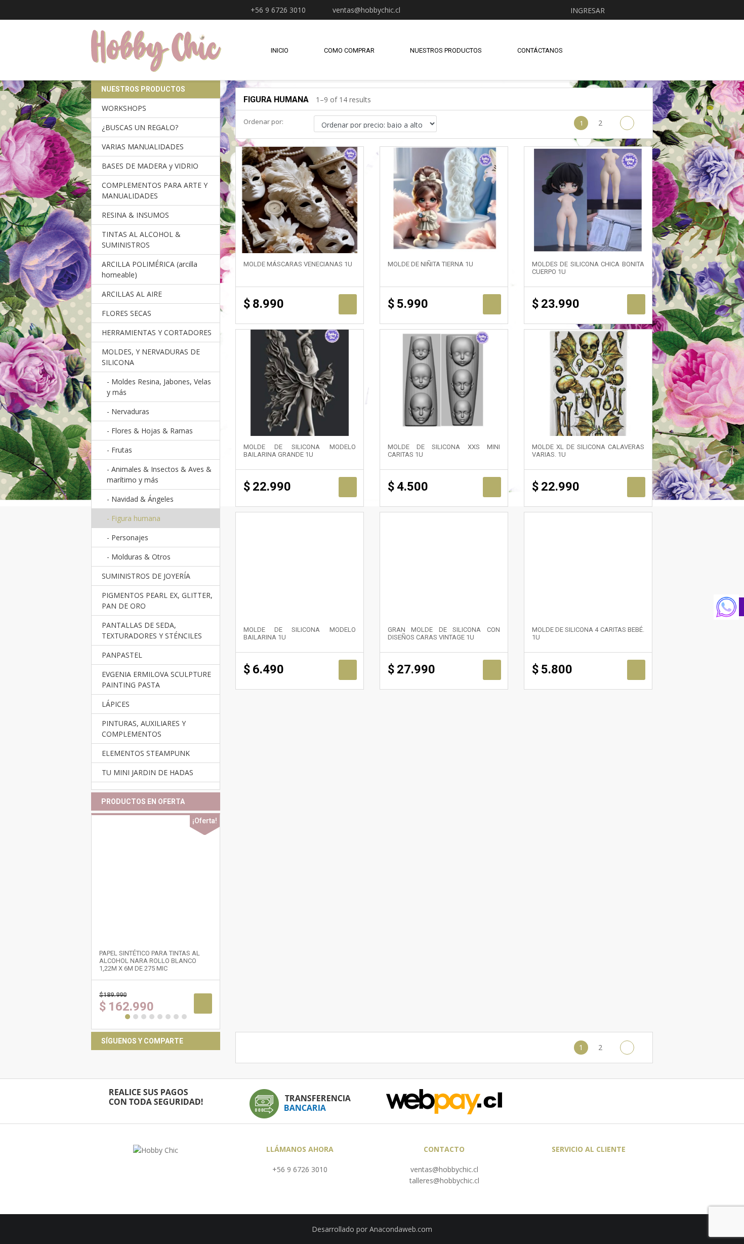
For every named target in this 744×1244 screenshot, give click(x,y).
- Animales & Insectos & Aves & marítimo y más (159, 474)
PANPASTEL (122, 655)
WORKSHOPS (124, 108)
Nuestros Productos (446, 50)
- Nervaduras (128, 411)
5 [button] (159, 1016)
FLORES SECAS (126, 313)
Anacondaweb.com (400, 1229)
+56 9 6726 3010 (299, 1169)
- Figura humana (133, 518)
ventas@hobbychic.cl (444, 1169)
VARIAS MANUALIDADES (143, 146)
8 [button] (184, 1016)
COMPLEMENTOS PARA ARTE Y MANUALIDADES (155, 190)
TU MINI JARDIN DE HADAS (147, 772)
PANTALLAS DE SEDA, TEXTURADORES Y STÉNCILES (152, 630)
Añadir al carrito (348, 304)
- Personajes (127, 537)
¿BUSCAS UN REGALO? (140, 127)
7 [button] (176, 1016)
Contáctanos (540, 50)
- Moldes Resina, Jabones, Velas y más (159, 387)
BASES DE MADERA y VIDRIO (150, 166)
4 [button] (151, 1016)
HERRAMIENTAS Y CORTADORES (157, 332)
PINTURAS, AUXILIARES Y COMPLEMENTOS (144, 728)
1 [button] (127, 1016)
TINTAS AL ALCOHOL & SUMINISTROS (141, 239)
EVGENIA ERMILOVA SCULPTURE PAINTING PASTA (156, 679)
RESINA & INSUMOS (135, 215)
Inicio (279, 50)
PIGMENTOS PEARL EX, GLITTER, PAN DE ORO (157, 600)
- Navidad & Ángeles (140, 499)
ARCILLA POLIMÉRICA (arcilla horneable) (149, 269)
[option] (155, 921)
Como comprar (349, 50)
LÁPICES (116, 704)
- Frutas (119, 450)
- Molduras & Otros (139, 556)
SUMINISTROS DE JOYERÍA (146, 576)
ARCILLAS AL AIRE (132, 294)
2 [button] (135, 1016)
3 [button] (143, 1016)
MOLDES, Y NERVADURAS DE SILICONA (151, 357)
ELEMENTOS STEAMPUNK (146, 753)
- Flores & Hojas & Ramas (150, 430)
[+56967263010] (729, 607)
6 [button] (168, 1016)
